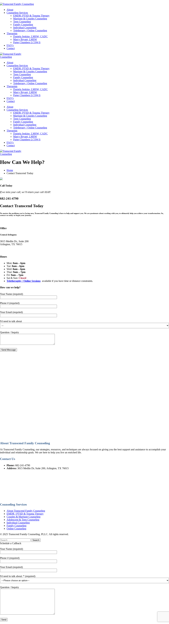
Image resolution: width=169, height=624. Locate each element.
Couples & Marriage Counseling (23, 516)
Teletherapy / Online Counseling (30, 30)
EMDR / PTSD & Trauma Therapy (25, 513)
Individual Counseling (24, 27)
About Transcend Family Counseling (26, 510)
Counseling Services (17, 12)
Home (10, 170)
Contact (11, 48)
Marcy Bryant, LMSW (25, 39)
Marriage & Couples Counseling (30, 18)
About (10, 9)
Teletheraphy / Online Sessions (24, 281)
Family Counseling (23, 24)
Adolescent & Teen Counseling (23, 519)
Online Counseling (16, 528)
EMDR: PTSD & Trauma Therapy (31, 15)
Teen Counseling (22, 21)
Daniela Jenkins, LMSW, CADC (30, 36)
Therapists (12, 33)
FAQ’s (10, 45)
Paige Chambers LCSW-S (26, 42)
